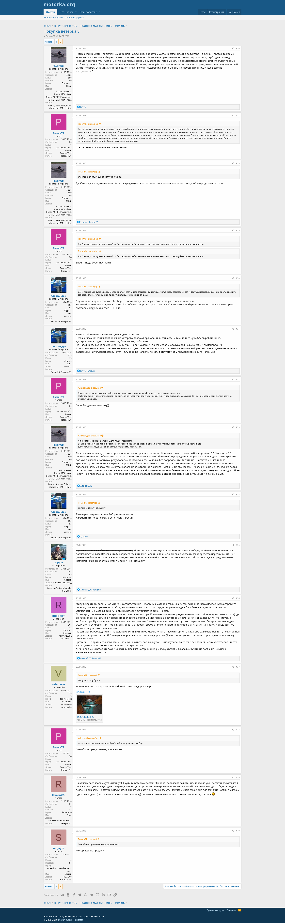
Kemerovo (67, 812)
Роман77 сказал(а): (87, 171)
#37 (238, 666)
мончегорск (66, 698)
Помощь (231, 910)
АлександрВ (58, 295)
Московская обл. (64, 147)
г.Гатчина (67, 577)
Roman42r (58, 795)
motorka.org (65, 919)
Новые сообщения (53, 17)
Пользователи (88, 12)
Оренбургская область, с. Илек (59, 870)
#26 (238, 48)
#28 (238, 163)
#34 (238, 494)
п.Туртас (68, 310)
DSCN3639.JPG (85, 716)
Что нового (67, 12)
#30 (238, 278)
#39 (238, 777)
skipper (58, 562)
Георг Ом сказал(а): (88, 123)
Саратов (67, 630)
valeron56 (58, 684)
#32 (238, 379)
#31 (238, 328)
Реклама (78, 919)
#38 (238, 729)
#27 (238, 115)
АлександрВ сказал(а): (89, 387)
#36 (238, 598)
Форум (50, 12)
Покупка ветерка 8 (62, 31)
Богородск (67, 83)
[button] (75, 12)
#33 (238, 427)
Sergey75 (58, 848)
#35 (238, 545)
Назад (49, 41)
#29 (238, 230)
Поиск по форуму (74, 17)
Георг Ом (58, 65)
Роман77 (50, 36)
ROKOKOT (58, 615)
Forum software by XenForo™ (74, 916)
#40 (238, 830)
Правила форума (215, 910)
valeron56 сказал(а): (88, 738)
